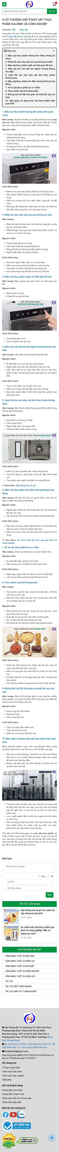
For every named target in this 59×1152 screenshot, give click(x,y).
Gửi (50, 895)
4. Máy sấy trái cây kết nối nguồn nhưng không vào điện (30, 70)
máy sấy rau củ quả (18, 36)
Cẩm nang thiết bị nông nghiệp (22, 971)
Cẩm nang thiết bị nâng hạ (20, 961)
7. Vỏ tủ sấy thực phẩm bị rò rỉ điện (22, 87)
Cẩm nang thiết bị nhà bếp (19, 966)
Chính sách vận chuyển (13, 1075)
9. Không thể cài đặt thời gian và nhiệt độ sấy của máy (30, 96)
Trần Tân (23, 30)
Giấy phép (6, 1079)
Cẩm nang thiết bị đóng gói (20, 976)
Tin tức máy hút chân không (21, 991)
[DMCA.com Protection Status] (27, 1140)
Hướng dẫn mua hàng (12, 1090)
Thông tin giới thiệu (11, 1067)
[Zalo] (20, 1114)
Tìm (53, 11)
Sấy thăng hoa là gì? (26, 485)
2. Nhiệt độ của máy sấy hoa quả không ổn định (29, 62)
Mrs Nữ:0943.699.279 (40, 1044)
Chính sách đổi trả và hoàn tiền (16, 1098)
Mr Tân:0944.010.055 (15, 1044)
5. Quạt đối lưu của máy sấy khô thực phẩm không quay (30, 76)
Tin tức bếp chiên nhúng (18, 986)
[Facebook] (5, 1114)
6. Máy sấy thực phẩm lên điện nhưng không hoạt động (30, 82)
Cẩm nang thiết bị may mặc (20, 956)
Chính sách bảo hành (12, 1071)
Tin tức (9, 981)
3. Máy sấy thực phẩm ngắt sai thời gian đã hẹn (29, 65)
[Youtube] (13, 1114)
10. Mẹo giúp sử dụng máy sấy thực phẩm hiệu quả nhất (30, 102)
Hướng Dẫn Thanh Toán (13, 1094)
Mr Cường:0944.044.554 (35, 1047)
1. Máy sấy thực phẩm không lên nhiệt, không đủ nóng (30, 57)
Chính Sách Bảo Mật (11, 1102)
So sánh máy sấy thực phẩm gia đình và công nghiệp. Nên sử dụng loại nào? (37, 930)
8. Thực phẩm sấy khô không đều (22, 91)
